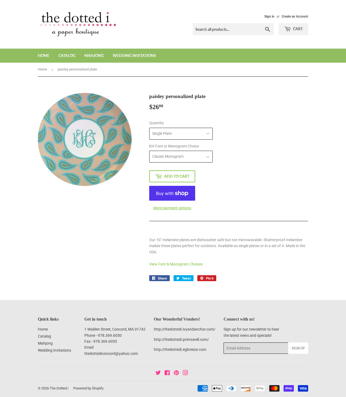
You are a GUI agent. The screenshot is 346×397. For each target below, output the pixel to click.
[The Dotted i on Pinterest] (176, 373)
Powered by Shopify (88, 388)
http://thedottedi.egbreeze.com (180, 349)
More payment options (172, 208)
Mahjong (94, 55)
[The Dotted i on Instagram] (185, 373)
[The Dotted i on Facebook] (167, 373)
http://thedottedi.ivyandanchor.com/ (184, 329)
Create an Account (295, 16)
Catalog (66, 55)
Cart (297, 28)
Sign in (269, 16)
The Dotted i (59, 388)
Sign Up (298, 348)
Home (43, 55)
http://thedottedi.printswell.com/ (181, 339)
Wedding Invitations (134, 55)
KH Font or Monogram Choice (174, 146)
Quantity (156, 123)
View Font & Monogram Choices (176, 264)
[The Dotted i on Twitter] (158, 373)
